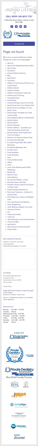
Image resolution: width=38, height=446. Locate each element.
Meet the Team (12, 175)
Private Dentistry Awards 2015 (17, 190)
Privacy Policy (12, 229)
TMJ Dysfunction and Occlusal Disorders (21, 219)
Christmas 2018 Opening (15, 95)
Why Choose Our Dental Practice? (18, 227)
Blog (8, 75)
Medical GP (11, 172)
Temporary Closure (13, 209)
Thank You (11, 217)
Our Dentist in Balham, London (17, 180)
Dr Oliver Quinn (12, 150)
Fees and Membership (14, 160)
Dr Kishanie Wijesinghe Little (16, 147)
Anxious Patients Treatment (16, 73)
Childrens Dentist (13, 88)
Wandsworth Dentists (17, 297)
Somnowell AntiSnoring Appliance (18, 202)
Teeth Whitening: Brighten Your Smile (19, 207)
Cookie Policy (11, 100)
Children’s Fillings (13, 90)
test (8, 212)
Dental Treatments (13, 125)
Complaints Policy (13, 98)
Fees (9, 157)
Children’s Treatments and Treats (13, 242)
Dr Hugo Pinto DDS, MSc (15, 140)
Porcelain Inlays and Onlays (16, 182)
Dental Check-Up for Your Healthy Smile (20, 105)
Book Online (11, 78)
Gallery (9, 162)
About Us (10, 63)
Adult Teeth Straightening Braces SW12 (20, 66)
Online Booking (12, 177)
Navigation (18, 44)
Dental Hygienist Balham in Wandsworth (20, 118)
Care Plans (11, 80)
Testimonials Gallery (14, 214)
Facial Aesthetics (13, 152)
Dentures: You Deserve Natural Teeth (19, 137)
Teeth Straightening (13, 204)
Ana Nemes (11, 71)
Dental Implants (12, 120)
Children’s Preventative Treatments (19, 93)
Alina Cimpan (11, 68)
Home (9, 165)
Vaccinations (11, 224)
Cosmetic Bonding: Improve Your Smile (20, 103)
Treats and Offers (13, 222)
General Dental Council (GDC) (12, 280)
